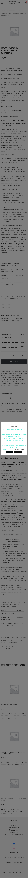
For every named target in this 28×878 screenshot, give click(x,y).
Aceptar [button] (9, 452)
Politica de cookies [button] (17, 449)
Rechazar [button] (18, 452)
